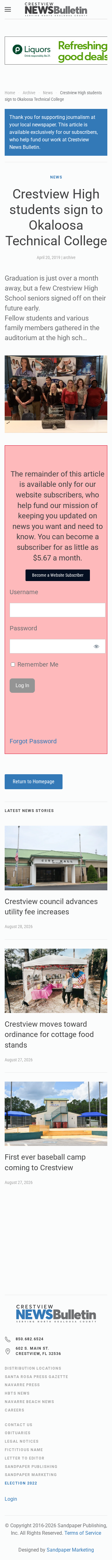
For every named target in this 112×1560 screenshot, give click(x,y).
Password (23, 628)
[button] (8, 9)
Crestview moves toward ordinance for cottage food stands (49, 1034)
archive (69, 257)
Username (24, 592)
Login (11, 1499)
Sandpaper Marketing (70, 1550)
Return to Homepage (33, 782)
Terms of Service (82, 1533)
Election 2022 (21, 1483)
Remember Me (37, 664)
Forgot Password (33, 741)
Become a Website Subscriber (57, 575)
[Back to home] (56, 9)
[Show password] (96, 646)
